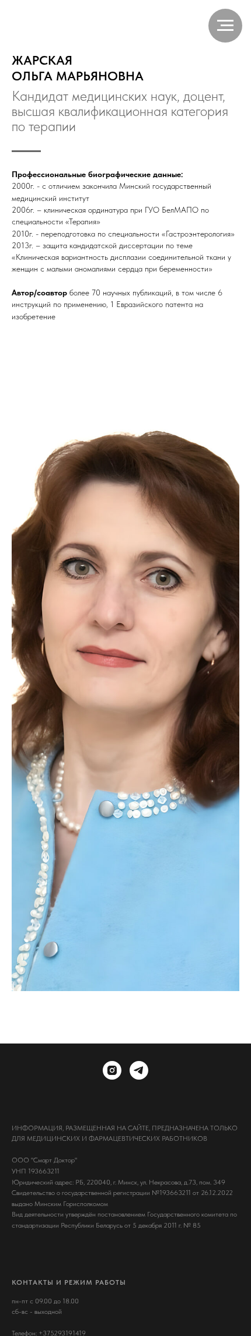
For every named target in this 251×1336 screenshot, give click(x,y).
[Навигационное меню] (225, 25)
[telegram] (139, 1070)
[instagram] (112, 1070)
